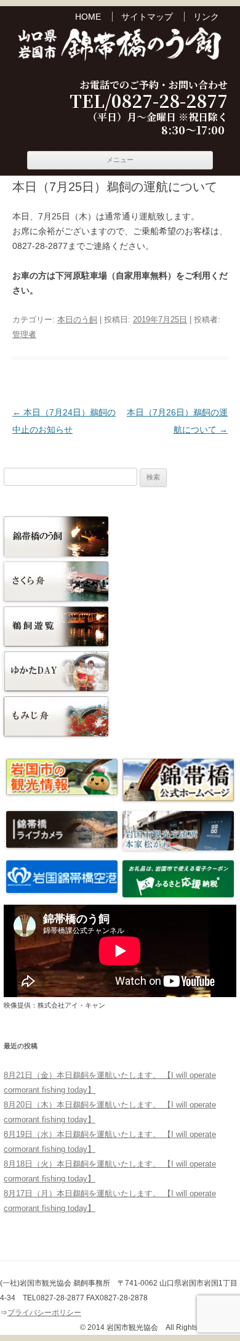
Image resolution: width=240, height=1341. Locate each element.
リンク (206, 17)
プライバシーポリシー (44, 1312)
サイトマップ (147, 17)
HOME (88, 17)
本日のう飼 (77, 319)
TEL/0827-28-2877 (149, 101)
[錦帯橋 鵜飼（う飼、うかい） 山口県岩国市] (120, 45)
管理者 (24, 334)
